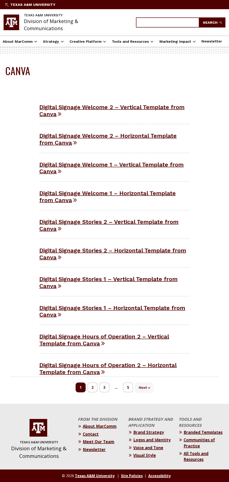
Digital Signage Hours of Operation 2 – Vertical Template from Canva (104, 340)
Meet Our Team (98, 441)
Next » (144, 387)
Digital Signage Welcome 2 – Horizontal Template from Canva (108, 139)
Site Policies (132, 475)
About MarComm (18, 41)
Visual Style (144, 455)
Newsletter (211, 41)
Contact (91, 434)
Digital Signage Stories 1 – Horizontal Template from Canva (112, 311)
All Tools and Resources (196, 456)
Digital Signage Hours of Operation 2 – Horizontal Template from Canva (108, 368)
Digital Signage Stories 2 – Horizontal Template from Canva (112, 254)
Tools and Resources (130, 41)
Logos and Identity (152, 439)
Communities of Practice (199, 442)
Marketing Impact (175, 41)
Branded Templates (203, 432)
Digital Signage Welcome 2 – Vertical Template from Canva (111, 110)
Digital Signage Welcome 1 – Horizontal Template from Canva (107, 196)
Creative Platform (86, 41)
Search (211, 22)
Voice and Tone (148, 447)
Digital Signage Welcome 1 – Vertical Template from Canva (111, 168)
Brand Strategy (148, 432)
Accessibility (159, 475)
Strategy (51, 41)
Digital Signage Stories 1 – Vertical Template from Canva (108, 282)
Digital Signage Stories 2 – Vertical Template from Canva (108, 225)
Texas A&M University (32, 4)
